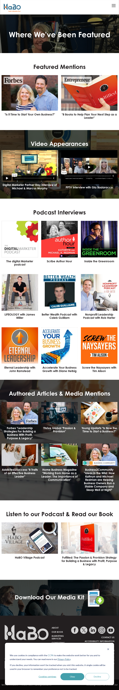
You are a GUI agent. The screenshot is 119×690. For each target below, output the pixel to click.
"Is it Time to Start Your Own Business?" (30, 114)
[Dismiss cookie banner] (108, 650)
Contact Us (107, 637)
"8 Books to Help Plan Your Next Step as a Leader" (89, 116)
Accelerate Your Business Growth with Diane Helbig (59, 369)
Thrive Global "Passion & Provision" (59, 429)
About (55, 627)
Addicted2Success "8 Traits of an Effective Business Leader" (20, 473)
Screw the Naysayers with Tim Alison (99, 369)
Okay (72, 676)
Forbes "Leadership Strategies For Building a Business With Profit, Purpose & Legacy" (20, 433)
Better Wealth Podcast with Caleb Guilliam (59, 316)
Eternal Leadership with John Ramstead (19, 369)
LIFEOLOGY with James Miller (19, 316)
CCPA (51, 655)
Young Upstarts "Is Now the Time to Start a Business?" (99, 429)
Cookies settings (47, 676)
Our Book (57, 632)
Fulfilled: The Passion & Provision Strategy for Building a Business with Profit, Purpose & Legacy (89, 561)
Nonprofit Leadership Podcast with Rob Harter (99, 316)
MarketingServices (58, 637)
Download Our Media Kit (51, 597)
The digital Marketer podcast (19, 262)
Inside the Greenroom (99, 261)
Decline (97, 676)
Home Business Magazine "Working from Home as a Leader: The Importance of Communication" (59, 474)
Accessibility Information (99, 641)
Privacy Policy (64, 659)
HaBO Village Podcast (29, 557)
